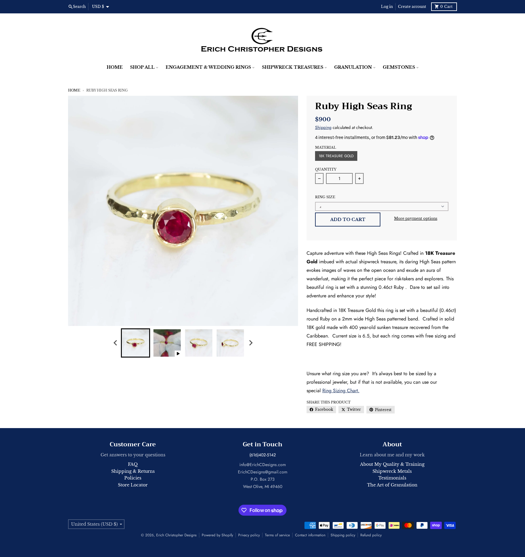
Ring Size (325, 197)
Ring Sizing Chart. (340, 390)
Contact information (310, 535)
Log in (387, 6)
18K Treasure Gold (336, 156)
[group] (135, 343)
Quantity (325, 169)
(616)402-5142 (262, 455)
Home (74, 90)
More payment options (415, 218)
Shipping (323, 127)
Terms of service (277, 535)
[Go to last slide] (115, 343)
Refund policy (371, 535)
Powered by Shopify (217, 535)
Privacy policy (249, 535)
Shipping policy (343, 535)
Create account (412, 6)
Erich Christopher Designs (176, 535)
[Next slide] (250, 343)
